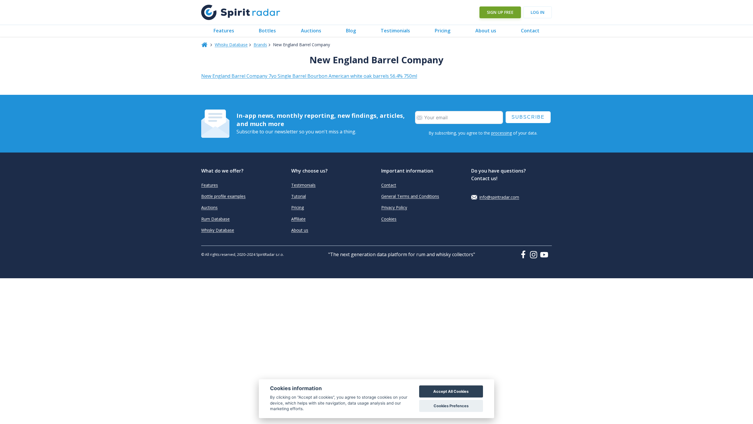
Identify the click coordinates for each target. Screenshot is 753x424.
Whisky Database (231, 44)
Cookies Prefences (451, 406)
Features (224, 30)
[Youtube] (546, 255)
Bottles (267, 30)
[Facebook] (524, 254)
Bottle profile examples (223, 196)
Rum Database (215, 219)
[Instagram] (534, 255)
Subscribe (528, 117)
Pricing (442, 30)
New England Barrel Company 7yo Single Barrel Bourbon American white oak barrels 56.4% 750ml (309, 76)
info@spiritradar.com (499, 197)
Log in (537, 12)
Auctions (311, 30)
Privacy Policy (394, 207)
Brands (260, 44)
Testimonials (395, 30)
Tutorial (298, 196)
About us (485, 30)
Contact (530, 30)
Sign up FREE (500, 12)
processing (501, 133)
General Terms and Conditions (410, 196)
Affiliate (298, 219)
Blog (351, 30)
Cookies (389, 219)
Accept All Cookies (451, 391)
